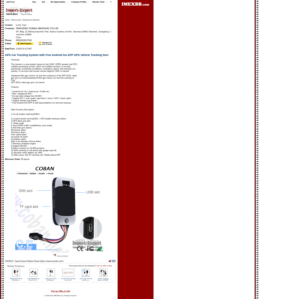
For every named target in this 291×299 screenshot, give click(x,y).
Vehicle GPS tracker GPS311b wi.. (16, 279)
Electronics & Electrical (31, 20)
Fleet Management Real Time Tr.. (33, 279)
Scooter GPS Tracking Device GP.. (68, 279)
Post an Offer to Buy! (104, 266)
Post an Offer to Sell (60, 291)
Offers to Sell (16, 20)
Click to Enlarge (62, 256)
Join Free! (10, 2)
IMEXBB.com (58, 295)
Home (7, 20)
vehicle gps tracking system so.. (85, 279)
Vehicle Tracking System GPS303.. (103, 279)
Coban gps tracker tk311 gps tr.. (51, 279)
